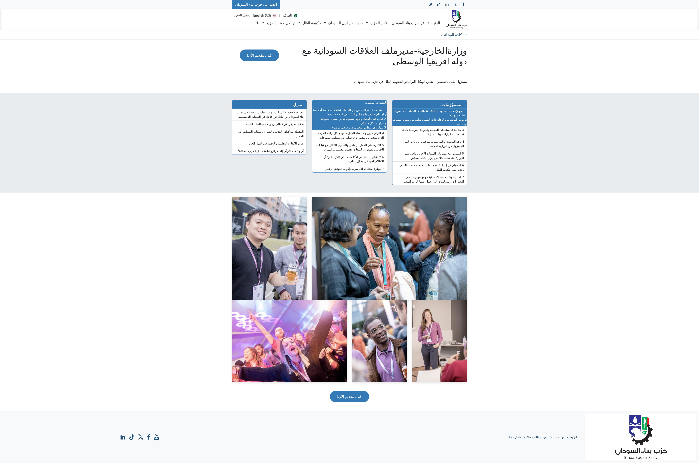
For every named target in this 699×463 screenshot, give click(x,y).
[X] (455, 4)
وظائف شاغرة (532, 437)
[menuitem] (290, 15)
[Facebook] (148, 437)
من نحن (560, 437)
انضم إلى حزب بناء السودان (256, 4)
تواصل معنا (515, 437)
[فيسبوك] (463, 4)
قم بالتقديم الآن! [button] (259, 55)
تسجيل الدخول (242, 15)
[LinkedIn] (447, 4)
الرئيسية (572, 437)
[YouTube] (430, 4)
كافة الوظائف (451, 34)
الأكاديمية (547, 437)
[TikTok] (438, 4)
